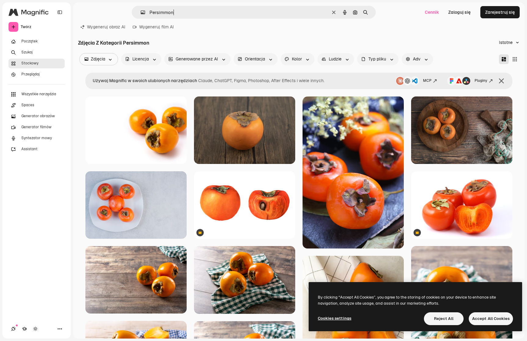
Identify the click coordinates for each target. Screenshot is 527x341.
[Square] (515, 59)
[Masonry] (504, 59)
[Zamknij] (501, 81)
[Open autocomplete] (140, 12)
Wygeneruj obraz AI (106, 27)
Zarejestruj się (500, 12)
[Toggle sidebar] (60, 12)
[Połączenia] (13, 329)
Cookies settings (334, 318)
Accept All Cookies (491, 318)
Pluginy (481, 80)
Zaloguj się (459, 12)
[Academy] (24, 329)
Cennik (432, 12)
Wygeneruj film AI (156, 27)
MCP (427, 80)
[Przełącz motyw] (35, 329)
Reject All (444, 318)
